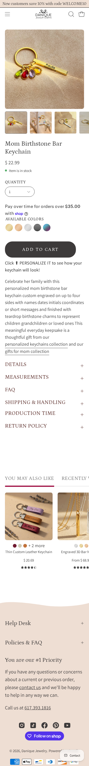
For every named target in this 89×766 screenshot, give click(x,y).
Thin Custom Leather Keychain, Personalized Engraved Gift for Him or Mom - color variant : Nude (20, 546)
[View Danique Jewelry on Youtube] (67, 725)
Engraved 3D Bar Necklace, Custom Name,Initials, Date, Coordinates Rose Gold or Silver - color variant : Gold (81, 546)
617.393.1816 (37, 707)
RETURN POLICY (26, 426)
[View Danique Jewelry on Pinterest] (56, 725)
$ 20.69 (28, 560)
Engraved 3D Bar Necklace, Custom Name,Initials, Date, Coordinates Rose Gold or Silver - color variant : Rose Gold (86, 546)
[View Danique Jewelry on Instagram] (21, 725)
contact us (30, 687)
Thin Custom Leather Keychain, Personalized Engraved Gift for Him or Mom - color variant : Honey (25, 546)
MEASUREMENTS (27, 377)
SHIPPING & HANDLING (35, 402)
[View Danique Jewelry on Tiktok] (33, 725)
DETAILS (15, 364)
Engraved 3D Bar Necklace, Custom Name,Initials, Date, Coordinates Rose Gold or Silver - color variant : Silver (76, 546)
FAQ (10, 390)
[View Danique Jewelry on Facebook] (44, 725)
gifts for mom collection (27, 351)
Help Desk (18, 623)
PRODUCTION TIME (30, 413)
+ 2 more (36, 545)
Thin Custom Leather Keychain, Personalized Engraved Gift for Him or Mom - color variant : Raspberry (15, 546)
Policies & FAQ (23, 642)
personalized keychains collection (36, 344)
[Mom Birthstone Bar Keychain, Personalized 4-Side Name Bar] (16, 122)
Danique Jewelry (34, 750)
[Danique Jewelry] (44, 14)
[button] (70, 14)
